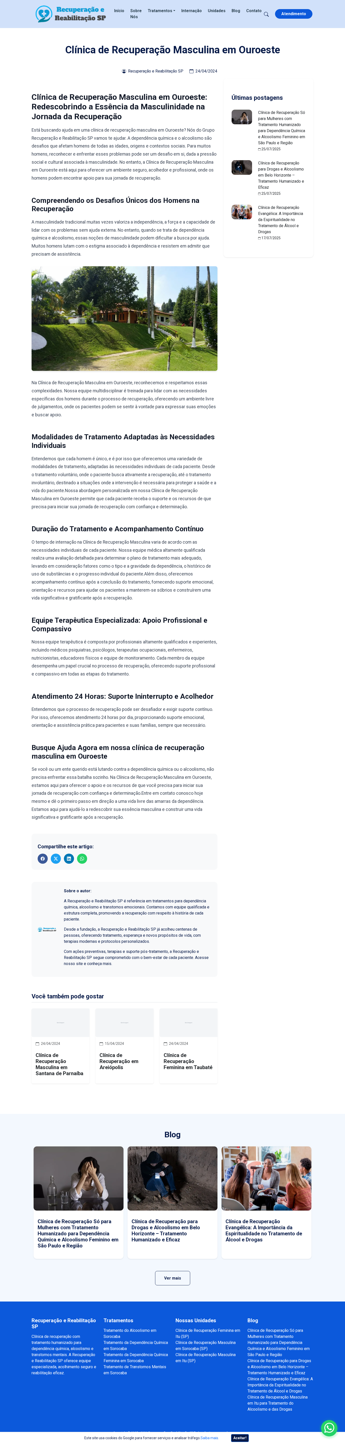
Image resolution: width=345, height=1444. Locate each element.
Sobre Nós (136, 13)
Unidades (217, 10)
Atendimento (293, 13)
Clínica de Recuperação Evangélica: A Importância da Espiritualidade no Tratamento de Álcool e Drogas (280, 219)
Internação (191, 10)
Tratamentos (160, 10)
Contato (254, 10)
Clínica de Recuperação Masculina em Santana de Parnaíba (59, 1064)
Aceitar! (240, 1438)
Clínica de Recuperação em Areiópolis (119, 1061)
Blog (236, 10)
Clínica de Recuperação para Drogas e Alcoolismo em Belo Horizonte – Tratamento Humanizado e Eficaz (281, 175)
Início (119, 10)
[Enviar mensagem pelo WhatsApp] (329, 1428)
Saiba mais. (210, 1438)
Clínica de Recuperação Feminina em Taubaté (188, 1061)
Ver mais (172, 1278)
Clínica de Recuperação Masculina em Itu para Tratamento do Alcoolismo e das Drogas (278, 1403)
